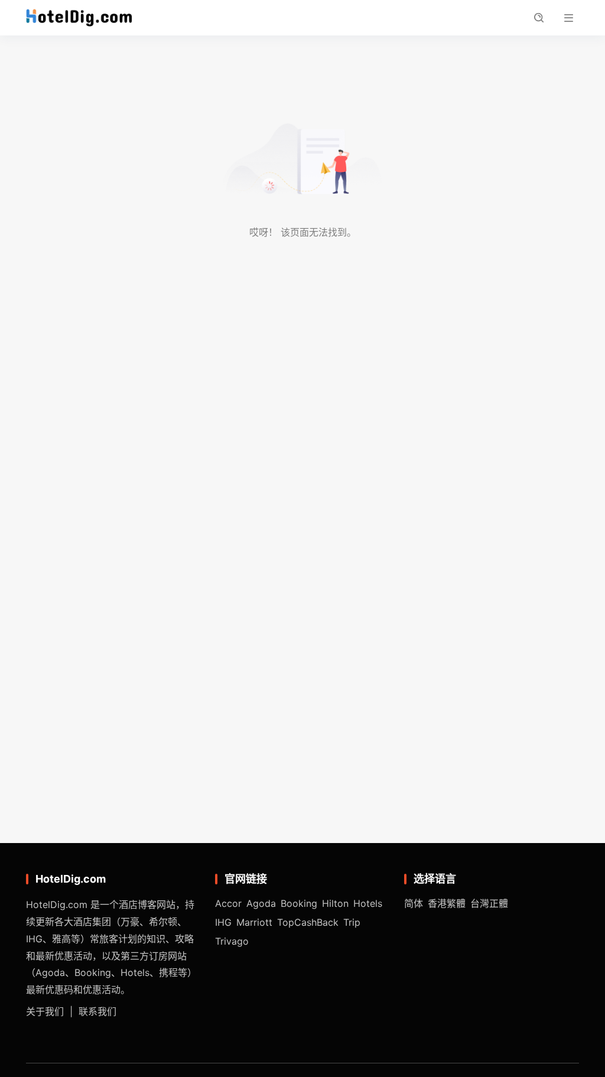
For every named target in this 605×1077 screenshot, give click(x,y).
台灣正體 (489, 903)
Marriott (254, 922)
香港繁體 (447, 903)
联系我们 (97, 1011)
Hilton (335, 903)
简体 (413, 903)
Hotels (367, 903)
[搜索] (538, 18)
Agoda (261, 903)
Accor (228, 903)
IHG (223, 922)
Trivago (232, 941)
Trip (351, 922)
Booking (299, 903)
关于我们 (45, 1011)
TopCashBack (308, 922)
